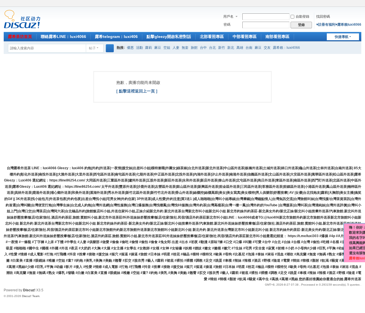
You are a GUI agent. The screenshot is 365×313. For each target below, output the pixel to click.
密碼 (227, 25)
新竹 (221, 48)
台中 (203, 48)
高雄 (239, 48)
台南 (249, 48)
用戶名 (228, 17)
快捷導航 (341, 37)
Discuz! (29, 290)
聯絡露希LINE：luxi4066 (63, 36)
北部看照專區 (212, 36)
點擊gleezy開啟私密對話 (169, 36)
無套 (185, 48)
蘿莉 (148, 48)
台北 (212, 48)
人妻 (176, 48)
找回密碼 (323, 17)
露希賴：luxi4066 (286, 48)
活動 (139, 48)
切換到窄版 (358, 6)
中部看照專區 (245, 36)
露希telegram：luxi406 (116, 36)
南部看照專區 (277, 36)
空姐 (166, 48)
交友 (267, 48)
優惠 (130, 48)
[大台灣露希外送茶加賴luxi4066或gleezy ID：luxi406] (22, 19)
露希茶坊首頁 (20, 36)
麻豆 (157, 48)
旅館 (194, 48)
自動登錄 (302, 17)
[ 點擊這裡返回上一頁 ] (136, 91)
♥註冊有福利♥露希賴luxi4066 (338, 25)
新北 (230, 48)
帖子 (92, 48)
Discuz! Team (30, 296)
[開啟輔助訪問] (353, 4)
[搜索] (110, 48)
